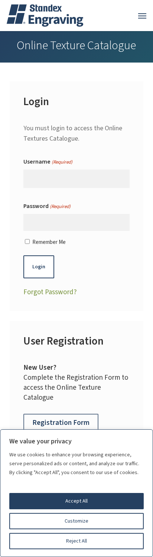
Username (47, 162)
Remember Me (49, 242)
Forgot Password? (50, 292)
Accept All (76, 501)
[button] (142, 15)
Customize (76, 521)
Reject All (76, 541)
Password (47, 206)
